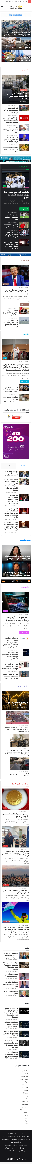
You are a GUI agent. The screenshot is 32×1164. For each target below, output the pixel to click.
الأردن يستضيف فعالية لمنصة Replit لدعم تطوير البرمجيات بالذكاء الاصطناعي (10, 655)
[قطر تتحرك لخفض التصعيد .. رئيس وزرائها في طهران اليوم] (24, 108)
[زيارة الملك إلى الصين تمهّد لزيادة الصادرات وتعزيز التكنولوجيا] (24, 955)
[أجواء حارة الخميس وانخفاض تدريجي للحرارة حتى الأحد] (24, 127)
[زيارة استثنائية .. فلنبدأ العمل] (24, 993)
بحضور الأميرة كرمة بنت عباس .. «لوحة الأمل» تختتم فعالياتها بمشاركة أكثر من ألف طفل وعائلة (11, 485)
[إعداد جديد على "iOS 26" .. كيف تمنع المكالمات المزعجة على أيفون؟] (24, 674)
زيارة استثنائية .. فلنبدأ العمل (10, 992)
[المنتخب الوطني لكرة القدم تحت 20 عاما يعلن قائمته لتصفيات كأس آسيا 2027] (24, 242)
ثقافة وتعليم (25, 1087)
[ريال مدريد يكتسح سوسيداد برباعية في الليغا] (24, 215)
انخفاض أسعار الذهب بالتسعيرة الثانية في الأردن (15, 815)
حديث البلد (25, 1093)
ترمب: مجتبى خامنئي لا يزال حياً (17, 292)
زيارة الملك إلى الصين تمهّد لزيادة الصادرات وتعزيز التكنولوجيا (11, 955)
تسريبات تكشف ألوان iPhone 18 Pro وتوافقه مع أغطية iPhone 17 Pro (10, 666)
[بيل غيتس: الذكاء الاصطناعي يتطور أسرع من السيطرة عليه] (24, 137)
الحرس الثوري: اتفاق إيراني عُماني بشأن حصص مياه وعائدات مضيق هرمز (10, 323)
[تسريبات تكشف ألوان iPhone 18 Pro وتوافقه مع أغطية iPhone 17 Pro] (24, 664)
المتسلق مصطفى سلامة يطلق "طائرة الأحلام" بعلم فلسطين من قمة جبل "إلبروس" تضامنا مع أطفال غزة (16, 929)
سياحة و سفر (24, 1098)
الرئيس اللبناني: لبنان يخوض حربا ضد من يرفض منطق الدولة (10, 312)
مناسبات (26, 1118)
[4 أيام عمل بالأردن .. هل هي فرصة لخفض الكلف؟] (23, 56)
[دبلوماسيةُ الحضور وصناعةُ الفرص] (24, 474)
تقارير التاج (7, 1148)
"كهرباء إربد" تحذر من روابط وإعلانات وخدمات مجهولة (17, 618)
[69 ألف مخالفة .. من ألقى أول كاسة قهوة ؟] (19, 763)
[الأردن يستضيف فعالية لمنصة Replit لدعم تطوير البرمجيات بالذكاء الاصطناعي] (26, 652)
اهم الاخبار (25, 1082)
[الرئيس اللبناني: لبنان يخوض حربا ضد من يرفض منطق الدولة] (24, 310)
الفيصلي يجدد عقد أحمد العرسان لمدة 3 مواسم (10, 225)
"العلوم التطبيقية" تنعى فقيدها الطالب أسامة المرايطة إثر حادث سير (11, 1044)
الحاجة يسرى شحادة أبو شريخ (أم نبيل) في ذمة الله (10, 1033)
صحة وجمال (25, 1101)
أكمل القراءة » (24, 209)
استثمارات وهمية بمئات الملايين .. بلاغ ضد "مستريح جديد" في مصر (10, 399)
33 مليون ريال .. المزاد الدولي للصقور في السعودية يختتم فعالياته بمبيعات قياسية (16, 367)
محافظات (25, 1112)
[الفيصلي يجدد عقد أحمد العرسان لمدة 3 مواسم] (24, 225)
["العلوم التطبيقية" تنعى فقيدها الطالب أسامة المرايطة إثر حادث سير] (24, 1043)
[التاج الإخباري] (16, 7)
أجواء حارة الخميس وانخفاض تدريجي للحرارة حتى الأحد (10, 129)
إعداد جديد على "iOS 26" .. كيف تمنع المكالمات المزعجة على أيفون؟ (10, 676)
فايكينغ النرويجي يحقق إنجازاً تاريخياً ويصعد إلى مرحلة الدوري (16, 195)
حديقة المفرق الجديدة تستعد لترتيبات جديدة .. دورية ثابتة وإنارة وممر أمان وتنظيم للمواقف (17, 729)
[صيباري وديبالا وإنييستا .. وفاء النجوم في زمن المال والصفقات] (24, 232)
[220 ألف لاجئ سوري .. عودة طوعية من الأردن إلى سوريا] (23, 43)
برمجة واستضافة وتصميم (20, 1159)
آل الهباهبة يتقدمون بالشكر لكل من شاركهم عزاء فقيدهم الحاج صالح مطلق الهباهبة (10, 1012)
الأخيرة (23, 465)
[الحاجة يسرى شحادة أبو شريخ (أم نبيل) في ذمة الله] (24, 1034)
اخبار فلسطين (24, 1076)
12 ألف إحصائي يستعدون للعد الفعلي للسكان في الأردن (16, 891)
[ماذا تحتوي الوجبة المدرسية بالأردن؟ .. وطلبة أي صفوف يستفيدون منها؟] (9, 56)
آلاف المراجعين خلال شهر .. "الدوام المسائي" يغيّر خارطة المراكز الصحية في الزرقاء (15, 853)
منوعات (26, 1120)
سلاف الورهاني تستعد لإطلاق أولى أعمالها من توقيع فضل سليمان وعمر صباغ (17, 559)
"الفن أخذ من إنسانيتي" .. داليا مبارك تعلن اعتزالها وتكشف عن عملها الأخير (11, 513)
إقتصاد (26, 1073)
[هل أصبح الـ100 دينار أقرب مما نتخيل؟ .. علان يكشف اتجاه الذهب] (15, 700)
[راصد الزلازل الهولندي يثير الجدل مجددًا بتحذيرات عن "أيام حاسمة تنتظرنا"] (24, 387)
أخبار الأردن (25, 1071)
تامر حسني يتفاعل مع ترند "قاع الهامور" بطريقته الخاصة (17, 574)
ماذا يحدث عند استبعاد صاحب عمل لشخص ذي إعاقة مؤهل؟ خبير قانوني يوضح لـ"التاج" (17, 752)
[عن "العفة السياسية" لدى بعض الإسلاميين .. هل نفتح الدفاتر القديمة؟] (24, 965)
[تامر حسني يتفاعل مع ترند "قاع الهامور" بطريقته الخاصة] (16, 569)
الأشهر (8, 465)
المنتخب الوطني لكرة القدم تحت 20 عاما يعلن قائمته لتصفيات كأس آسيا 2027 (10, 245)
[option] (16, 41)
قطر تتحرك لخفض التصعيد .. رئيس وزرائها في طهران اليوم (10, 110)
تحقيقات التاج (24, 1084)
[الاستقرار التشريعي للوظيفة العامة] (24, 976)
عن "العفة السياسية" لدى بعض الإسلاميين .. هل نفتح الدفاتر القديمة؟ (10, 966)
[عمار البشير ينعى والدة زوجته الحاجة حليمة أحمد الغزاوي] (24, 1054)
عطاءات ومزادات (23, 1109)
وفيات (26, 1123)
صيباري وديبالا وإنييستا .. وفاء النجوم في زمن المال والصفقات (10, 234)
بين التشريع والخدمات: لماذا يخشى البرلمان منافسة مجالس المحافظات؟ (12, 499)
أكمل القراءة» (24, 304)
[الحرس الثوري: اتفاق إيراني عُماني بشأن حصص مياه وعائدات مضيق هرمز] (24, 320)
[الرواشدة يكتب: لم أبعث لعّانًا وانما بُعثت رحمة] (24, 984)
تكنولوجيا (26, 1090)
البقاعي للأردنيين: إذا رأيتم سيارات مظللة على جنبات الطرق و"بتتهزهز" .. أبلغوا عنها (11, 526)
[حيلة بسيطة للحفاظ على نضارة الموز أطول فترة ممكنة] (24, 147)
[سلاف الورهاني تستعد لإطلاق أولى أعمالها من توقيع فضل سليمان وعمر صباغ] (16, 553)
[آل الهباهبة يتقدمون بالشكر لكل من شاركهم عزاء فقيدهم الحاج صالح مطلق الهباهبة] (24, 1011)
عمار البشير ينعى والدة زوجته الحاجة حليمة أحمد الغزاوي (11, 1054)
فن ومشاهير (25, 1107)
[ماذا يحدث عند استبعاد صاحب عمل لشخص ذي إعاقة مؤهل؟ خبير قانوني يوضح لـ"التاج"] (19, 740)
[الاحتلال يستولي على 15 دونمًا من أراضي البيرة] (15, 89)
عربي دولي (25, 1104)
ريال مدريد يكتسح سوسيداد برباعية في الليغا (11, 217)
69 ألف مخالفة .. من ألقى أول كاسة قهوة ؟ (17, 774)
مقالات (26, 1115)
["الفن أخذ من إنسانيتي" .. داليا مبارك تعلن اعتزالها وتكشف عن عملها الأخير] (24, 511)
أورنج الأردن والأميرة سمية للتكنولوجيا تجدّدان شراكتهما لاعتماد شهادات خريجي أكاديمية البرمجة (10, 642)
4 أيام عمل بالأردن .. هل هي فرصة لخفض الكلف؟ (24, 61)
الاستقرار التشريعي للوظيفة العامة (11, 975)
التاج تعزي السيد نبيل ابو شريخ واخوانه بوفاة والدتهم (11, 1024)
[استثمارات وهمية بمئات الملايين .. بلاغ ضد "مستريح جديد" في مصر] (24, 397)
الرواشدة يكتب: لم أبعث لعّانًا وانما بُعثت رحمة (10, 984)
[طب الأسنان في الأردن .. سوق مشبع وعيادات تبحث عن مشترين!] (9, 43)
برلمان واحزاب (24, 1079)
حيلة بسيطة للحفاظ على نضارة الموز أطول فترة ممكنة (10, 149)
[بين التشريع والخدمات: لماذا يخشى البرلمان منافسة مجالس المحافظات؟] (24, 497)
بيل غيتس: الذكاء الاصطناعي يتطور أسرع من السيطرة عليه (10, 139)
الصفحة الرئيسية (23, 1145)
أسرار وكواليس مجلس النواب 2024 (18, 1150)
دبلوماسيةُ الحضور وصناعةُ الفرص (11, 472)
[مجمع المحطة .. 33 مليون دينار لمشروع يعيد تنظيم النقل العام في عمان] (16, 28)
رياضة (26, 1096)
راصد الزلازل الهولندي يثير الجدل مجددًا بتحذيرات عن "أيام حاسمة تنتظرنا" (10, 389)
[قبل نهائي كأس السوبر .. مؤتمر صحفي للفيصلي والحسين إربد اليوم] (24, 118)
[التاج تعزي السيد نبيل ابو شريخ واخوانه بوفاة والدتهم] (24, 1024)
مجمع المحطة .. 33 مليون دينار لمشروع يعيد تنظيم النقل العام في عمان (17, 35)
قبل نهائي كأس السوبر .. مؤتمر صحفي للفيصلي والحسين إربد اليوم (10, 120)
